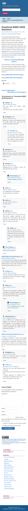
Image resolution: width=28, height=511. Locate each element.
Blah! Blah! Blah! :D (8, 461)
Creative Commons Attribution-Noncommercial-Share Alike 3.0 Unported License (13, 441)
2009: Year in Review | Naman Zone (11, 334)
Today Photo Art (8, 486)
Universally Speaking (9, 488)
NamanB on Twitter (8, 476)
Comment (5, 393)
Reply (4, 112)
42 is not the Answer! (9, 457)
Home (3, 18)
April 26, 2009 (5, 31)
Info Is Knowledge (8, 471)
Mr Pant (6, 472)
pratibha (7, 271)
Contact (5, 21)
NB (4, 3)
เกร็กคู (6, 365)
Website (4, 414)
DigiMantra (6, 463)
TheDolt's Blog (7, 484)
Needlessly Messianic (9, 478)
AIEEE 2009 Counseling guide (14, 77)
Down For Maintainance (8, 90)
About (9, 18)
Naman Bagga (13, 175)
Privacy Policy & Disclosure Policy (12, 20)
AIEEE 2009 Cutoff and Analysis (14, 74)
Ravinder (12, 130)
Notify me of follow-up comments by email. (14, 423)
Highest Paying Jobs (9, 467)
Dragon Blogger (8, 465)
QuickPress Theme (7, 508)
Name (4, 408)
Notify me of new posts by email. (12, 425)
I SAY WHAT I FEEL (8, 469)
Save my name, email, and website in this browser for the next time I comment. (14, 419)
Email (3, 411)
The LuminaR (7, 482)
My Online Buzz (8, 475)
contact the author (6, 443)
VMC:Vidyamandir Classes (14, 33)
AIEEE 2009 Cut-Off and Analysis (16, 92)
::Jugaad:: (6, 459)
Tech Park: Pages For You (10, 480)
